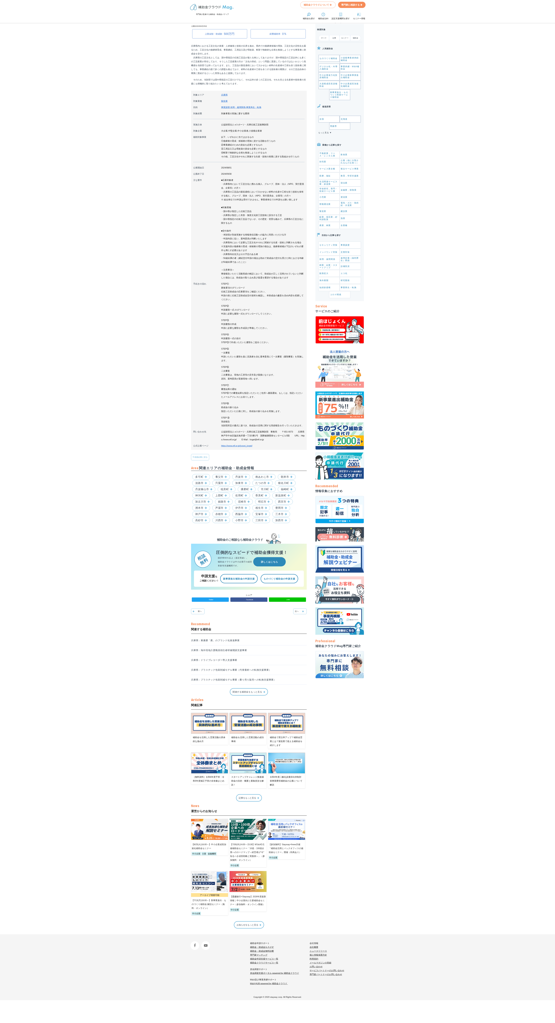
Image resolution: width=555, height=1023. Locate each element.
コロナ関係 (335, 294)
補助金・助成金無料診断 (262, 951)
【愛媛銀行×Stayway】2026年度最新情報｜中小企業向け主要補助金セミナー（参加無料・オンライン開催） (248, 900)
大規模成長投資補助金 (328, 84)
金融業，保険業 (348, 190)
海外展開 (323, 280)
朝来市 (285, 476)
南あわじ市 (262, 476)
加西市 (279, 520)
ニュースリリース (318, 951)
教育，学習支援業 (350, 176)
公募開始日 (198, 167)
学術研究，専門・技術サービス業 (328, 189)
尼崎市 (242, 501)
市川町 (265, 489)
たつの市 (260, 483)
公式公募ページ (200, 445)
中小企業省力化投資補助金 (328, 76)
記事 (334, 38)
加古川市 (200, 501)
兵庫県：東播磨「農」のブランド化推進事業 (215, 640)
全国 (321, 119)
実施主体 (197, 124)
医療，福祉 (325, 176)
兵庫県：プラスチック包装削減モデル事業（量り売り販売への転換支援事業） (233, 679)
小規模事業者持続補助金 (350, 59)
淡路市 (199, 483)
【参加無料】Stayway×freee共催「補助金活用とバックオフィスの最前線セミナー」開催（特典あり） (286, 848)
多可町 (199, 476)
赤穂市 (219, 514)
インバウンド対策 (328, 252)
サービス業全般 (327, 169)
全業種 (344, 225)
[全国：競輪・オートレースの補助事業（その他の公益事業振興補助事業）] (198, 611)
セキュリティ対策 (328, 245)
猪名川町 (283, 483)
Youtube (205, 943)
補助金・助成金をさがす (262, 947)
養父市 (219, 476)
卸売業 (322, 161)
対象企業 (197, 131)
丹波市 (239, 476)
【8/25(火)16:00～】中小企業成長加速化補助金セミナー (209, 846)
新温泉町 (280, 495)
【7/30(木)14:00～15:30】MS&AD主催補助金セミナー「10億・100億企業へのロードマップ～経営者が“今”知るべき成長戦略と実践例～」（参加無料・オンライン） (247, 852)
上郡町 (219, 495)
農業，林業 (325, 225)
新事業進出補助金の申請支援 (239, 579)
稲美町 (225, 489)
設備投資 (345, 266)
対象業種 (197, 101)
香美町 (259, 495)
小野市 (239, 520)
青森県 (333, 126)
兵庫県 (224, 95)
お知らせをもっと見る (247, 925)
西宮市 (282, 501)
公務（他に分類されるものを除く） (350, 161)
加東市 (239, 483)
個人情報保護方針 (318, 955)
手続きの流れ (199, 284)
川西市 (219, 520)
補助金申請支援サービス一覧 (264, 959)
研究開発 (345, 280)
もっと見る (323, 132)
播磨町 (245, 489)
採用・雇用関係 (238, 107)
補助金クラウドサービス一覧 (264, 962)
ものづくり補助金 (328, 58)
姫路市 (222, 501)
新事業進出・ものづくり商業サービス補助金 (339, 94)
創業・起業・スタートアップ (328, 266)
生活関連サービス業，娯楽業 (328, 182)
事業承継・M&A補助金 (350, 67)
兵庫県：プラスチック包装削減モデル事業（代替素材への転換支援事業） (231, 670)
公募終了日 (198, 174)
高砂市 (199, 520)
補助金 (355, 38)
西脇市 (239, 514)
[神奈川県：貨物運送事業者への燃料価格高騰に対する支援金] (300, 611)
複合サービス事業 (350, 169)
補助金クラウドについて (317, 5)
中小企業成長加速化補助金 (350, 84)
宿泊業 (344, 183)
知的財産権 (325, 287)
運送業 (344, 197)
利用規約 (314, 959)
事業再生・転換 (253, 107)
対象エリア (198, 95)
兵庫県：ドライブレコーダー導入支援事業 (214, 660)
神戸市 (199, 514)
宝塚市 (259, 514)
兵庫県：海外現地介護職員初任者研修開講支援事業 (219, 650)
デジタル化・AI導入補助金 (328, 67)
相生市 (259, 507)
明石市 (262, 501)
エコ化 (344, 273)
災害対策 (345, 252)
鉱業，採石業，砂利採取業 (328, 218)
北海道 (344, 119)
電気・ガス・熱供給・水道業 (350, 204)
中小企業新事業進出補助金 (350, 76)
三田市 (259, 520)
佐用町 (239, 495)
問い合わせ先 (199, 431)
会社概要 (314, 947)
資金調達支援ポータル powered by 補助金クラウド (274, 973)
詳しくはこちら (269, 562)
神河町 (199, 495)
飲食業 (344, 154)
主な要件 (197, 180)
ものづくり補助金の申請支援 (279, 579)
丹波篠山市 (202, 489)
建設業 (344, 211)
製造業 (224, 101)
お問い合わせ (316, 966)
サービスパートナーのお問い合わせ (327, 970)
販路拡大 (323, 273)
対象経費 (197, 113)
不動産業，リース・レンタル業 (327, 154)
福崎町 (285, 489)
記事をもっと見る (247, 798)
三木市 (279, 514)
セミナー (344, 38)
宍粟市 (219, 483)
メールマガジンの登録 (320, 962)
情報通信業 (325, 204)
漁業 (343, 218)
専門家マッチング (258, 955)
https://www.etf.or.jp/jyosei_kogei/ (236, 445)
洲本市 (199, 507)
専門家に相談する (350, 5)
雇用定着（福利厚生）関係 (350, 259)
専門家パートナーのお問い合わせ (326, 974)
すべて (324, 38)
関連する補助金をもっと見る (247, 692)
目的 (195, 107)
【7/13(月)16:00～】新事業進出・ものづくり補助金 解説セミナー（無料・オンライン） (209, 904)
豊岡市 (279, 507)
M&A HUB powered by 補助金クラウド (269, 983)
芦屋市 (219, 507)
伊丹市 (239, 507)
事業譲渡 (225, 107)
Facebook (195, 943)
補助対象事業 (199, 137)
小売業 (322, 197)
